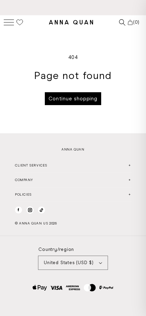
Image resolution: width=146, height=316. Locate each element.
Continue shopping (73, 99)
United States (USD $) (68, 262)
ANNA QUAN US (33, 223)
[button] (8, 22)
